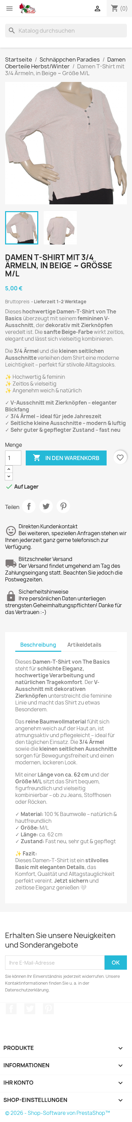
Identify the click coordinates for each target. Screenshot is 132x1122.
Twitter (29, 1008)
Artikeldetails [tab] (84, 644)
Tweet (46, 506)
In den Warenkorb (66, 458)
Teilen (29, 506)
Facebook (11, 1008)
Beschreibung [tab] (38, 644)
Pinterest (63, 506)
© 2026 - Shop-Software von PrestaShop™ (57, 1113)
